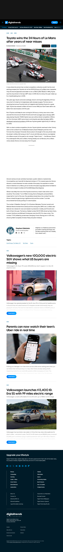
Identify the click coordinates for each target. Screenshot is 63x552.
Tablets (39, 472)
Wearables (40, 474)
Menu (2, 22)
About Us (12, 493)
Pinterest (22, 466)
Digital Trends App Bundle (43, 504)
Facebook (7, 466)
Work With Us (9, 529)
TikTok (19, 466)
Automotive (13, 487)
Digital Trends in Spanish (43, 501)
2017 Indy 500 (40, 185)
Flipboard (29, 466)
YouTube (16, 466)
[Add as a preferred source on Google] (46, 46)
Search (60, 22)
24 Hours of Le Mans (40, 89)
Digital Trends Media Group (15, 542)
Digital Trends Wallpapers (43, 498)
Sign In (54, 22)
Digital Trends (10, 25)
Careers (8, 527)
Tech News (25, 243)
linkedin (21, 232)
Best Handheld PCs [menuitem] (48, 27)
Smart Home (13, 482)
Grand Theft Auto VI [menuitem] (13, 27)
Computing (13, 474)
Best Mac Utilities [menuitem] (38, 27)
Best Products (40, 482)
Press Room (22, 529)
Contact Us (13, 496)
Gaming (12, 477)
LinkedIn (26, 466)
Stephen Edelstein (11, 46)
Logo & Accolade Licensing (16, 504)
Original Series (41, 487)
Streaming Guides (41, 479)
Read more (11, 313)
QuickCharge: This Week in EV (14, 243)
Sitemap (22, 532)
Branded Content (41, 496)
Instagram (10, 466)
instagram (19, 232)
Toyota (31, 243)
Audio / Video (13, 479)
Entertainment (14, 484)
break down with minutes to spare (33, 102)
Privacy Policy (23, 527)
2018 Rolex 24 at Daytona (36, 188)
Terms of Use (9, 535)
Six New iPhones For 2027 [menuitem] (26, 27)
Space (39, 477)
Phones (12, 472)
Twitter (13, 466)
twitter (24, 232)
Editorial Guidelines (14, 501)
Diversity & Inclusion (11, 532)
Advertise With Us (14, 498)
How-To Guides (41, 484)
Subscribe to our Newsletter (43, 493)
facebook (16, 232)
